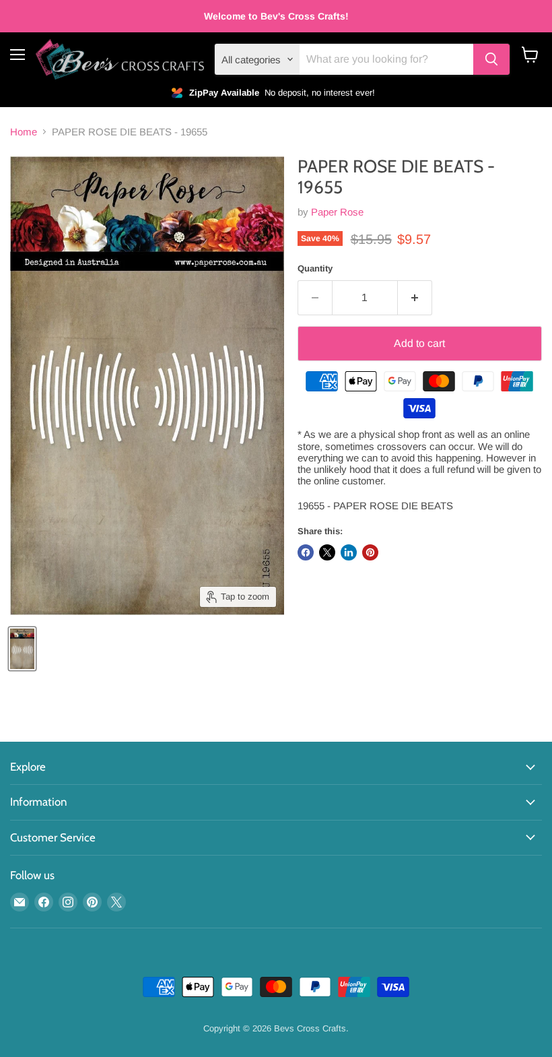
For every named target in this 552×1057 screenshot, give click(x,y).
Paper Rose (337, 212)
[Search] (491, 59)
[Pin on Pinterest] (370, 552)
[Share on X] (327, 552)
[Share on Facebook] (306, 552)
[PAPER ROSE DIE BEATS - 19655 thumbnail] (22, 648)
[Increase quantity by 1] (415, 297)
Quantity (315, 268)
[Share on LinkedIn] (349, 552)
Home (23, 131)
